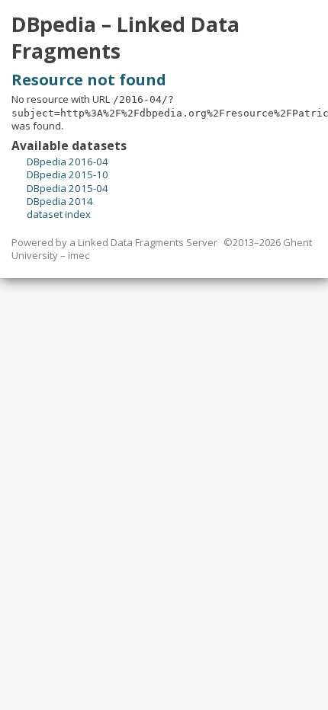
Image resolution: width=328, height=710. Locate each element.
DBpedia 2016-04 (67, 161)
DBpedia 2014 (60, 201)
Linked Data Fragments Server (147, 242)
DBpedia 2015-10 (67, 174)
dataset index (59, 214)
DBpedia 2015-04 (67, 188)
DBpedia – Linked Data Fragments (125, 38)
